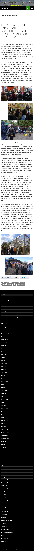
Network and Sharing (6, 520)
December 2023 (5, 354)
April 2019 (3, 426)
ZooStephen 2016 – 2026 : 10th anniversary (12, 308)
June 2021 (3, 396)
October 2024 (4, 345)
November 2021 (5, 384)
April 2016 (3, 494)
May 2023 (3, 360)
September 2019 (5, 420)
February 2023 (4, 363)
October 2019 (4, 417)
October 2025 (4, 339)
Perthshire (3, 523)
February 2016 (4, 500)
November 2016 (5, 483)
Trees (2, 535)
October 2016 (4, 486)
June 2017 (3, 468)
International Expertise (7, 305)
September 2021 (5, 387)
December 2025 (5, 333)
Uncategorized (4, 538)
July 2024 (3, 348)
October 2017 (4, 462)
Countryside (4, 514)
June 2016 (3, 492)
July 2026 (3, 327)
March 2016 (4, 497)
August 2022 (4, 372)
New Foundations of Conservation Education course (14, 314)
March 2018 (4, 453)
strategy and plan (5, 529)
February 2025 (4, 342)
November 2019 (5, 414)
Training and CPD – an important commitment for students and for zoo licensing (16, 30)
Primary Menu (32, 8)
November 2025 (5, 336)
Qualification (4, 526)
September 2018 (5, 438)
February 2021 (4, 399)
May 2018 (3, 447)
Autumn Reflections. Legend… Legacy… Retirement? (14, 317)
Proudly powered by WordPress (15, 549)
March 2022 (4, 378)
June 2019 (3, 423)
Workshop (4, 22)
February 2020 (4, 408)
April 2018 (3, 450)
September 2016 (5, 489)
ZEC (14, 284)
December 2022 (5, 366)
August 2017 (4, 465)
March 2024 (4, 351)
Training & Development (7, 532)
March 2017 (4, 474)
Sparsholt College (6, 284)
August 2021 (4, 390)
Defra (3, 282)
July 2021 (3, 393)
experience (3, 517)
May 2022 (3, 375)
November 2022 (5, 369)
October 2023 (4, 357)
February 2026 (4, 330)
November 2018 (5, 432)
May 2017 (3, 471)
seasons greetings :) (6, 311)
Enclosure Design (20, 282)
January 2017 (4, 477)
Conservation (4, 511)
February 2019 (4, 429)
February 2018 (4, 456)
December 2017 (5, 459)
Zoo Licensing (21, 284)
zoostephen (4, 8)
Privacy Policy (4, 549)
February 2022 (4, 381)
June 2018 (3, 444)
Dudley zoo (10, 282)
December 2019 (5, 411)
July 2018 (3, 441)
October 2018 (4, 435)
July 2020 (3, 402)
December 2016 (5, 480)
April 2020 (3, 405)
